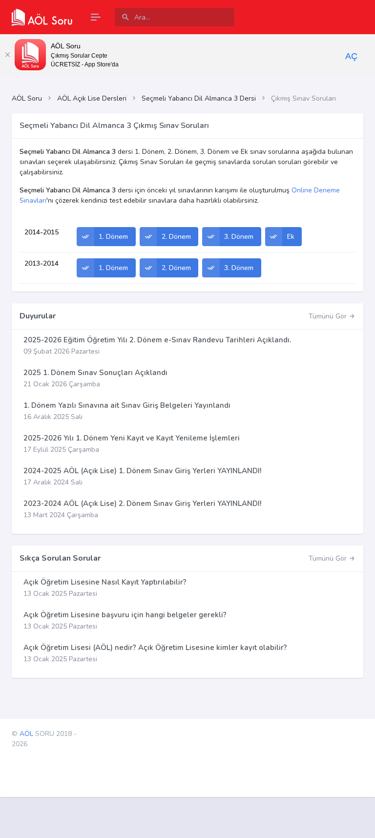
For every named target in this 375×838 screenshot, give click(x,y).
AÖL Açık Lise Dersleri (91, 98)
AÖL (26, 733)
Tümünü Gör (329, 316)
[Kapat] (7, 55)
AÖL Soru (27, 98)
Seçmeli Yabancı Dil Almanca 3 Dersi (199, 98)
